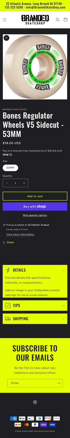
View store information (20, 234)
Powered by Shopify (47, 431)
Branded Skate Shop (30, 431)
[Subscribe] (59, 383)
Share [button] (10, 242)
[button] (4, 20)
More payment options (35, 215)
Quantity (7, 176)
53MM (10, 167)
